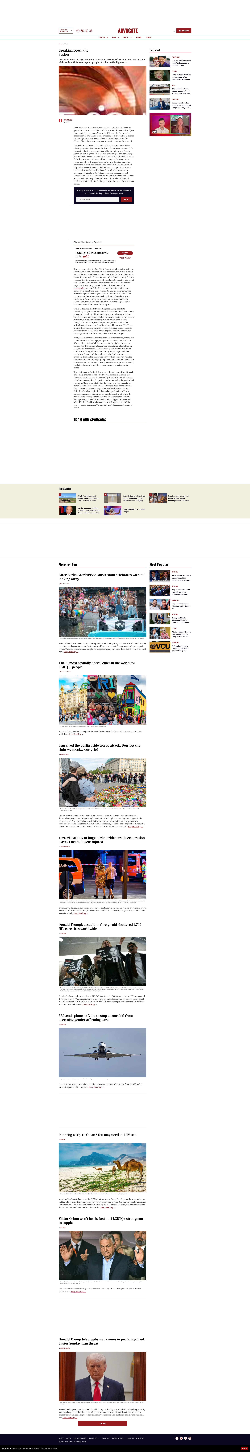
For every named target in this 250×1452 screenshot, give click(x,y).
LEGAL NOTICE (140, 1438)
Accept (244, 1448)
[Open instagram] (90, 30)
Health (125, 37)
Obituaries (175, 600)
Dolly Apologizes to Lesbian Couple (134, 510)
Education (175, 642)
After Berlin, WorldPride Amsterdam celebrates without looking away (102, 576)
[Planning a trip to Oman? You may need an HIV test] (102, 1167)
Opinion (148, 37)
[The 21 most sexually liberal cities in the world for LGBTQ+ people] (102, 700)
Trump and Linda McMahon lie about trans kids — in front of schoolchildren (181, 621)
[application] (170, 124)
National (175, 572)
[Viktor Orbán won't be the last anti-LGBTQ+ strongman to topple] (102, 1256)
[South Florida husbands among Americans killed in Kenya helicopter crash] (67, 498)
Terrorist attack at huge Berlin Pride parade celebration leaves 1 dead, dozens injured (102, 839)
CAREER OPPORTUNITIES (80, 1438)
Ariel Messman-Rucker (65, 672)
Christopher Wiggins (65, 846)
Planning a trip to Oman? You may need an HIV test (98, 1134)
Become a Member (125, 253)
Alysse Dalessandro (64, 583)
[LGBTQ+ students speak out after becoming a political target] (160, 61)
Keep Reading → (71, 651)
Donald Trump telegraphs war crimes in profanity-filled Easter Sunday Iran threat (101, 1341)
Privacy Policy (39, 1448)
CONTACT (61, 1438)
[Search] (173, 31)
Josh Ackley (63, 1227)
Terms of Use (52, 1448)
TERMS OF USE (130, 1438)
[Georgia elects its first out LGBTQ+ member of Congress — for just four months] (160, 103)
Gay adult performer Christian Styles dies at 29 (181, 606)
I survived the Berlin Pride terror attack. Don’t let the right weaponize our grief (99, 747)
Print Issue (175, 57)
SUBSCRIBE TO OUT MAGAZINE (64, 30)
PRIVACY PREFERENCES (118, 1438)
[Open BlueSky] (82, 30)
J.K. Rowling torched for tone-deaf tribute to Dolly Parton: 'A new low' (181, 635)
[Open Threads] (86, 30)
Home (60, 44)
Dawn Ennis (62, 1139)
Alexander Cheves (64, 754)
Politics (102, 37)
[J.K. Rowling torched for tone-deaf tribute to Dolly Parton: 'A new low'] (160, 632)
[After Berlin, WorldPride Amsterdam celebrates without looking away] (102, 612)
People (174, 71)
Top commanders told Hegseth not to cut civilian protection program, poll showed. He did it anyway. (181, 594)
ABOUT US (68, 1438)
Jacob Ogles (63, 933)
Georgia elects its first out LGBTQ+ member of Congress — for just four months (181, 106)
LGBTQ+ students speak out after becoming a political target (181, 63)
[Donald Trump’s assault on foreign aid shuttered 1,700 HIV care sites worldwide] (102, 961)
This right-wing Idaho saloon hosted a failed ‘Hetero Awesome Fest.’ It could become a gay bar (181, 93)
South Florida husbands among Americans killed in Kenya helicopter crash (88, 498)
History (138, 37)
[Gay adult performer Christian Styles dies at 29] (160, 604)
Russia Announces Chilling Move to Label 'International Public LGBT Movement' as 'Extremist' (89, 511)
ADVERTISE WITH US (94, 1438)
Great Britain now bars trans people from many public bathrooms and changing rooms (134, 499)
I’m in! (126, 199)
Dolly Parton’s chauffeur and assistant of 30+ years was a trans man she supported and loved (181, 79)
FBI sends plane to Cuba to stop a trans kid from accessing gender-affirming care (96, 1017)
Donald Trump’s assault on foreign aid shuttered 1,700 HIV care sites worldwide (100, 926)
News (114, 37)
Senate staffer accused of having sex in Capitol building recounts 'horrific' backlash (178, 499)
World (66, 44)
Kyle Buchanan (68, 119)
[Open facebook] (77, 30)
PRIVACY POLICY (105, 1438)
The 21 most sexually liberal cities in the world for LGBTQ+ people (97, 664)
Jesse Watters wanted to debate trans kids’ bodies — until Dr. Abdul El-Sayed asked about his (181, 580)
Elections (175, 99)
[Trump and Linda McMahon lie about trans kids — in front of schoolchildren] (160, 618)
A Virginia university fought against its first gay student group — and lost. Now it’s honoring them (180, 651)
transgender (79, 288)
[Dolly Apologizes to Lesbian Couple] (112, 510)
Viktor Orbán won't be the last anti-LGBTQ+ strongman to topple (101, 1220)
